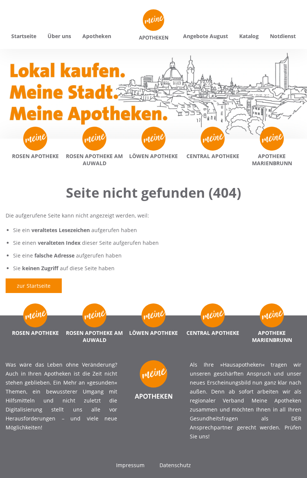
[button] (16, 461)
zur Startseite (34, 285)
